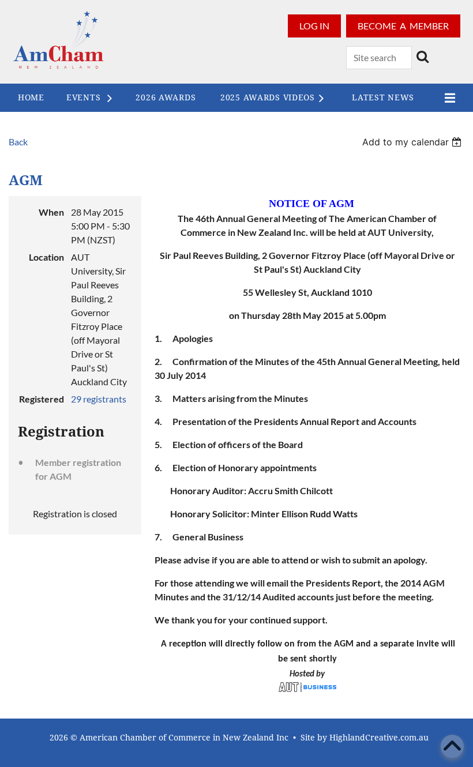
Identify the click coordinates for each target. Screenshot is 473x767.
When (51, 211)
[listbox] (413, 142)
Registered (41, 398)
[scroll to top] (452, 746)
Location (46, 256)
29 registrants (98, 398)
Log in (314, 25)
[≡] (447, 98)
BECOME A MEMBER (403, 25)
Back (18, 141)
